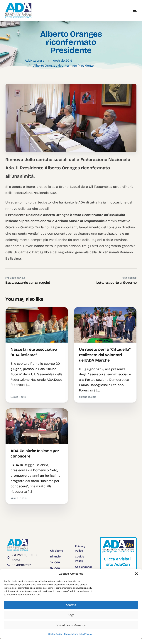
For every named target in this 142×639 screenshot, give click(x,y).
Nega (71, 615)
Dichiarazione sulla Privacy (78, 634)
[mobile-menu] (129, 10)
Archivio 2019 (62, 61)
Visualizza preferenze (71, 625)
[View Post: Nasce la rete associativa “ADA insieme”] (37, 325)
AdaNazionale (34, 61)
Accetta (71, 605)
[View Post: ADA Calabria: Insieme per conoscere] (37, 426)
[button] (136, 574)
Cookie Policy (55, 634)
